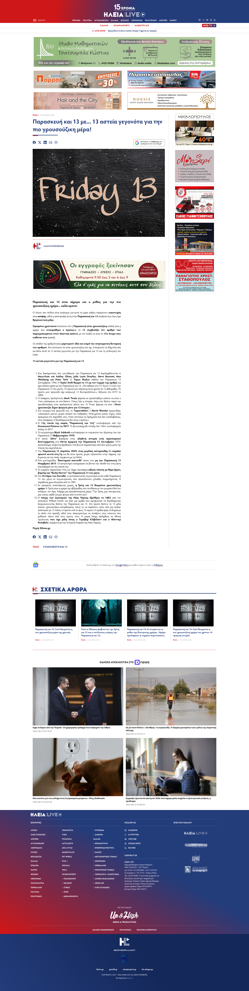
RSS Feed (132, 848)
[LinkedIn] (45, 143)
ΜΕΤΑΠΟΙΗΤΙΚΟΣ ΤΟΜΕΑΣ (106, 856)
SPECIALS (66, 865)
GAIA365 (96, 839)
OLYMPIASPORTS (69, 874)
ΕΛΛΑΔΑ (114, 20)
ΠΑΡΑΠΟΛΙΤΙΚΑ (37, 883)
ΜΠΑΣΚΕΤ (68, 883)
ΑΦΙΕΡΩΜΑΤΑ (36, 848)
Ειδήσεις (158, 564)
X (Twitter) (133, 834)
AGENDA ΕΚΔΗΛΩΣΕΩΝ (104, 878)
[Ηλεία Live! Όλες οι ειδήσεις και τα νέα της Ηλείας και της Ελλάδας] (124, 10)
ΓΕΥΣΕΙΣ (34, 852)
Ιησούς (69, 329)
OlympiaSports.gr (129, 969)
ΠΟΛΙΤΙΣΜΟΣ (151, 20)
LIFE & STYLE (67, 848)
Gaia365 (104, 25)
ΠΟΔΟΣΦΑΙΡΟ (70, 878)
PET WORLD (67, 856)
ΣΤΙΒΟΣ (67, 887)
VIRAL (64, 870)
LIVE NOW (100, 30)
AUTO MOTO (67, 843)
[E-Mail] (50, 143)
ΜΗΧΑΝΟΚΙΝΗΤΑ (71, 896)
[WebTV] (209, 25)
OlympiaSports (121, 25)
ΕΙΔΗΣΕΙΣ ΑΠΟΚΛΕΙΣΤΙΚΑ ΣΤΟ (117, 662)
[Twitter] (39, 143)
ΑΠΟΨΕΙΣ (163, 20)
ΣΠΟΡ (66, 892)
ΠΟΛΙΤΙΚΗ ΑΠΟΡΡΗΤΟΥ (147, 930)
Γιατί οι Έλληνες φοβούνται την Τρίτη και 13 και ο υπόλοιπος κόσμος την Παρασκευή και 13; (100, 632)
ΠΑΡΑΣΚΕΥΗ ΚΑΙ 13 (56, 546)
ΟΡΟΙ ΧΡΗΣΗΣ (125, 930)
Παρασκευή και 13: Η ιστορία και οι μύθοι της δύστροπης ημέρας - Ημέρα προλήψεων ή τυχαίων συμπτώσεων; (146, 632)
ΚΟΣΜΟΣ (125, 20)
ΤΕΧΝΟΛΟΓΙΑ (67, 830)
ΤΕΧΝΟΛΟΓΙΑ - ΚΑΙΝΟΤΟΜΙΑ (107, 874)
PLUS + (64, 861)
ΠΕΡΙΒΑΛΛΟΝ (36, 887)
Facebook (132, 830)
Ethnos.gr (45, 528)
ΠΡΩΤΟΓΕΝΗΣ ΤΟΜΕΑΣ (104, 870)
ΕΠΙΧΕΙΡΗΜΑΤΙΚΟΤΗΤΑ (104, 848)
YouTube (132, 839)
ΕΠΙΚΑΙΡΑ (76, 20)
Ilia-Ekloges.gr (147, 969)
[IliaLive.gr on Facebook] (200, 20)
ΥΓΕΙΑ (64, 834)
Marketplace (142, 25)
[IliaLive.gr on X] (203, 20)
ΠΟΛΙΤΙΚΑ (87, 20)
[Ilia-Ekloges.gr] (196, 870)
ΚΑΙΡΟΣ (173, 20)
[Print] (56, 143)
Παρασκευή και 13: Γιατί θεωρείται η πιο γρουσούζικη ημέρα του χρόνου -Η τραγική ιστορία (192, 632)
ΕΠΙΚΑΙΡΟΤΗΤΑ (101, 843)
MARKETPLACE (68, 852)
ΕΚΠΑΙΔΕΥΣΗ (36, 856)
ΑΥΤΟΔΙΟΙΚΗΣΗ (101, 20)
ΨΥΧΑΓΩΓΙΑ (67, 839)
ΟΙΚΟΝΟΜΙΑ (136, 20)
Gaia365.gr (113, 969)
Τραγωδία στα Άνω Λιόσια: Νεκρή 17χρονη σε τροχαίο (132, 30)
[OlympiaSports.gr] (196, 845)
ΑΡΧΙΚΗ (34, 830)
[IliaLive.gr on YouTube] (207, 20)
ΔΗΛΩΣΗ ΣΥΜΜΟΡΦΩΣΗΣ (103, 930)
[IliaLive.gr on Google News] (211, 20)
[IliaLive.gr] (196, 833)
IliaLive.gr (100, 969)
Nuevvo (130, 978)
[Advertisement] (194, 312)
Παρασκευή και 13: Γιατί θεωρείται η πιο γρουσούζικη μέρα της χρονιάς (53, 631)
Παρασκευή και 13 (46, 302)
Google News (122, 564)
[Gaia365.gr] (196, 858)
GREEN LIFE (99, 883)
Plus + (36, 115)
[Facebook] (34, 143)
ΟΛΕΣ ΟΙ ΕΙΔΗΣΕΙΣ (38, 834)
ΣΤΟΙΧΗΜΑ (99, 830)
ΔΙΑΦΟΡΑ (99, 834)
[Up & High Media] (124, 917)
